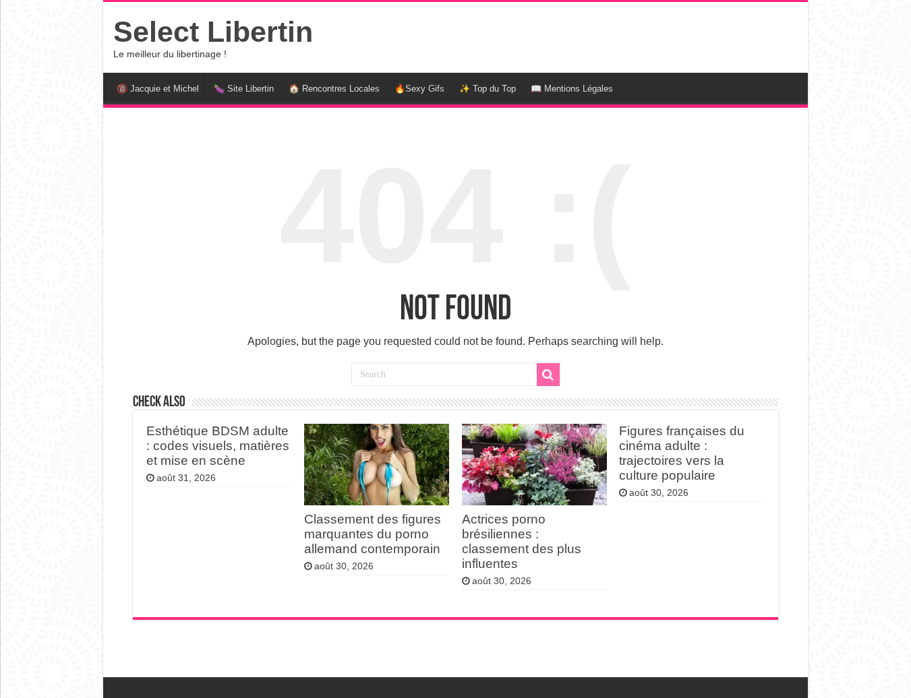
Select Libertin (213, 31)
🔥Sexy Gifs (419, 89)
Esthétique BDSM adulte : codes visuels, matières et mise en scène (217, 446)
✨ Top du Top (487, 89)
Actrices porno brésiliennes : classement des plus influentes (521, 541)
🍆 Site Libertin (244, 89)
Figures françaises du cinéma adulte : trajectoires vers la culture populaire (681, 453)
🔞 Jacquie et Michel (158, 89)
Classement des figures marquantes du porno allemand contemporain (372, 534)
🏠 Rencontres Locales (334, 89)
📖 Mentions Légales (572, 89)
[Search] (548, 374)
